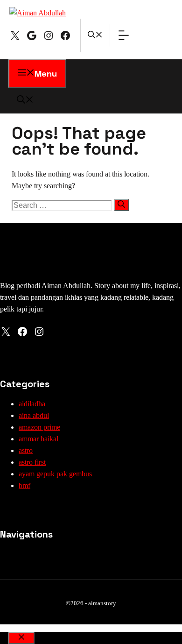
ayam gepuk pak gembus (55, 474)
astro (26, 450)
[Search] (121, 205)
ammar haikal (38, 439)
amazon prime (39, 427)
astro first (32, 462)
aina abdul (34, 415)
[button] (95, 36)
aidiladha (32, 404)
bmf (24, 485)
